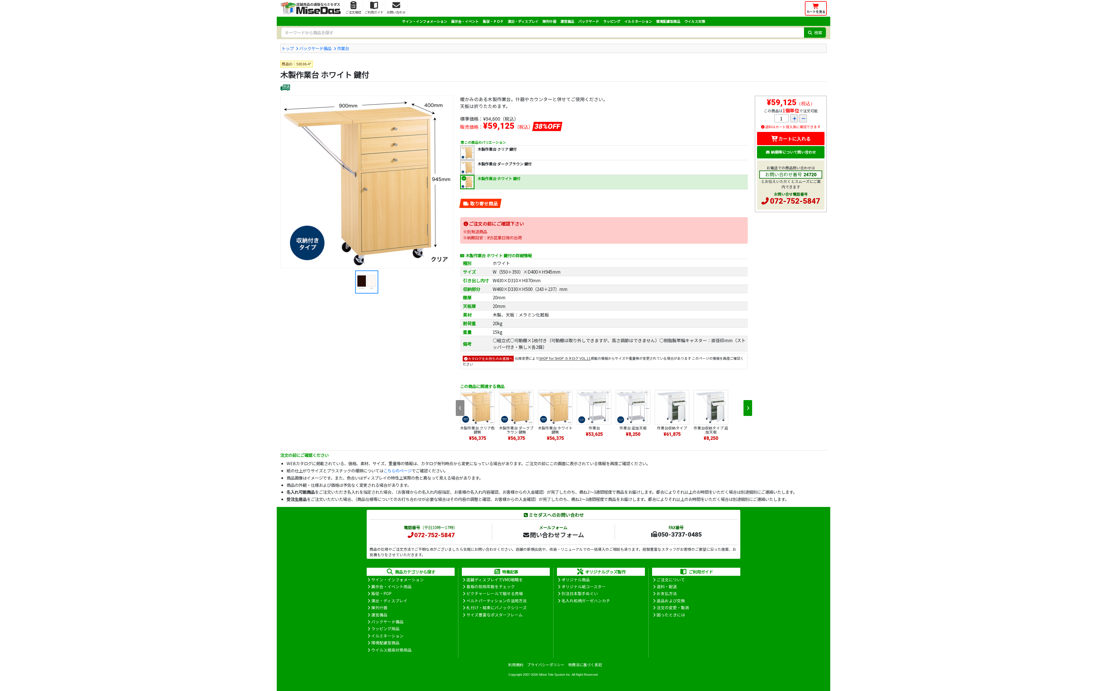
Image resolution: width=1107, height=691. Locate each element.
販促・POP (381, 593)
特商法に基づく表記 (585, 664)
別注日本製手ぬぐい (580, 593)
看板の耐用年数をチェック (490, 586)
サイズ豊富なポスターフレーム (494, 615)
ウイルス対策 (694, 21)
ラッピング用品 (385, 628)
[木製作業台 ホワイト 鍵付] (366, 182)
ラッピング (611, 21)
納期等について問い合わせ (793, 152)
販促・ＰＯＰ (493, 21)
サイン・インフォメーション (424, 21)
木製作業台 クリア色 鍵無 (477, 430)
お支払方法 (667, 593)
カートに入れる (794, 138)
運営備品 (567, 21)
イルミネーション (638, 21)
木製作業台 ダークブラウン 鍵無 (516, 430)
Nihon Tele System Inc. (555, 674)
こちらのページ (397, 470)
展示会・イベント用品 (391, 586)
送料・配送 (667, 586)
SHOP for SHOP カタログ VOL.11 (565, 358)
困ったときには (671, 615)
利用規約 (515, 664)
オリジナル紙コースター (584, 586)
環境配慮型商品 (668, 21)
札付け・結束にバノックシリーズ (496, 607)
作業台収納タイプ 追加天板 (711, 430)
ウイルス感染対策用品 (391, 650)
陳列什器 (549, 21)
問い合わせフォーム (557, 534)
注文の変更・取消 (673, 607)
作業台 (343, 48)
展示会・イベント (465, 21)
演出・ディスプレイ (523, 21)
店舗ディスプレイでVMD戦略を (494, 579)
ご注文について (671, 579)
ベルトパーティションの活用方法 (496, 600)
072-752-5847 (795, 201)
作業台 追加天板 (633, 428)
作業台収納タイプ (672, 428)
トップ (288, 48)
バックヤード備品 (315, 48)
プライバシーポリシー (545, 664)
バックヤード (588, 21)
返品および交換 (671, 600)
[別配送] (285, 88)
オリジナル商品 (576, 579)
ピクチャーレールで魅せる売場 (494, 593)
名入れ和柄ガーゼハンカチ (586, 600)
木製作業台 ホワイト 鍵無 (555, 430)
